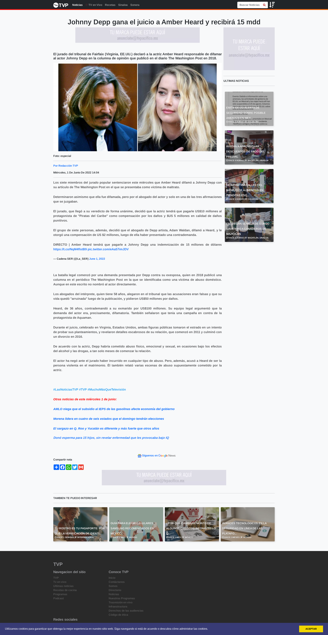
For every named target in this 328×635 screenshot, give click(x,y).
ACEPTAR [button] (311, 628)
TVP (56, 577)
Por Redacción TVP (65, 165)
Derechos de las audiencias (126, 610)
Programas (60, 594)
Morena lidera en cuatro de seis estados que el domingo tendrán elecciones (108, 418)
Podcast (58, 598)
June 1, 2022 (97, 258)
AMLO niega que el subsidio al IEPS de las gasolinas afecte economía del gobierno (114, 409)
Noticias (77, 4)
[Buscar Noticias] (264, 5)
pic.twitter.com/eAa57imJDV (108, 249)
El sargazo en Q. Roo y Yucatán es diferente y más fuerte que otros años (106, 428)
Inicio (112, 577)
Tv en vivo (59, 581)
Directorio (115, 590)
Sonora (134, 4)
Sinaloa (123, 4)
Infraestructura (118, 606)
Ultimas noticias (63, 586)
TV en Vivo (95, 4)
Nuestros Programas (122, 598)
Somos (113, 586)
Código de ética (118, 614)
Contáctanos (117, 581)
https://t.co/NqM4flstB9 (70, 249)
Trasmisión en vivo (120, 602)
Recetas (110, 4)
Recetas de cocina (65, 590)
